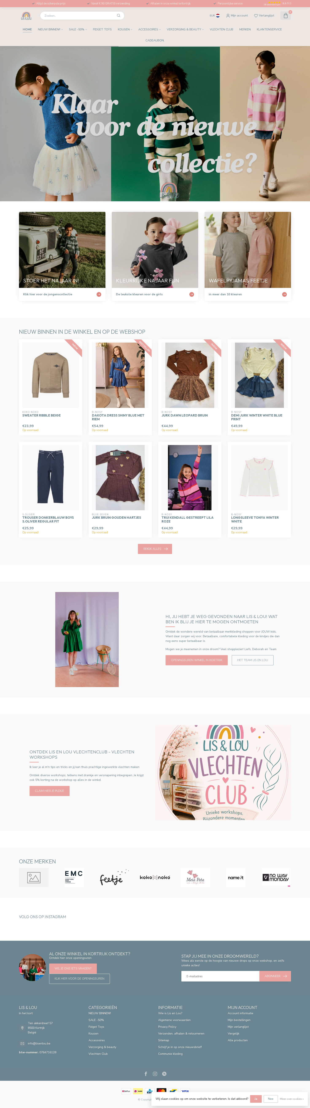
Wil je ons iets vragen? (73, 968)
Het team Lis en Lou (252, 660)
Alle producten (238, 1040)
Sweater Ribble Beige (41, 415)
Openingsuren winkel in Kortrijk (196, 660)
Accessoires (148, 29)
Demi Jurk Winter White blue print (256, 417)
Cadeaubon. (155, 40)
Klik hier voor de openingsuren (79, 979)
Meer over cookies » (292, 1099)
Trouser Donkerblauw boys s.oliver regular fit (48, 519)
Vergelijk (233, 1034)
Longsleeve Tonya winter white (255, 519)
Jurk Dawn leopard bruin (185, 415)
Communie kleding (170, 1054)
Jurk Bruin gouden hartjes (116, 518)
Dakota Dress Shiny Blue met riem (118, 417)
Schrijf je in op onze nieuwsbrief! (180, 1047)
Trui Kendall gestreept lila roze (188, 519)
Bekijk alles (152, 549)
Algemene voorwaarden (174, 1020)
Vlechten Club (221, 29)
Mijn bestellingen (239, 1020)
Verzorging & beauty (184, 29)
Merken (245, 29)
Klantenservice (269, 29)
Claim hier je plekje (49, 791)
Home (27, 29)
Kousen (124, 29)
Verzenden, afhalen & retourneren (181, 1034)
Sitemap (163, 1040)
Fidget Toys (102, 29)
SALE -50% (76, 29)
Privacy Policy (167, 1027)
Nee (271, 1099)
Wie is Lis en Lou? (170, 1013)
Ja (256, 1099)
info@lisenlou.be (39, 1043)
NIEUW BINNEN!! (49, 29)
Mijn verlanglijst (238, 1027)
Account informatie (240, 1013)
